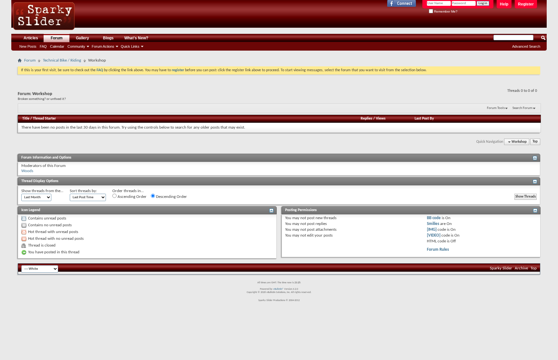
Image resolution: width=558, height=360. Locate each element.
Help (504, 4)
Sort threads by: (83, 191)
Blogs (108, 38)
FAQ (43, 46)
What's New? (136, 38)
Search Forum (522, 108)
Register (526, 4)
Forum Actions (103, 46)
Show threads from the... (42, 191)
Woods (27, 171)
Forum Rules (438, 250)
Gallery (82, 38)
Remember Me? (445, 11)
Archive (521, 268)
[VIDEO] (433, 235)
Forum (57, 38)
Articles (31, 38)
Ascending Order (132, 197)
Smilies (433, 224)
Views (381, 119)
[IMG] (432, 230)
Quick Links (130, 46)
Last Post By (424, 119)
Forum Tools (496, 108)
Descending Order (171, 197)
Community (76, 46)
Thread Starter (44, 119)
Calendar (57, 46)
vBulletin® (278, 289)
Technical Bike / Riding (62, 60)
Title (25, 119)
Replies (366, 119)
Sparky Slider (501, 268)
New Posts (27, 46)
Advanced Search (526, 46)
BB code (434, 218)
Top (535, 142)
